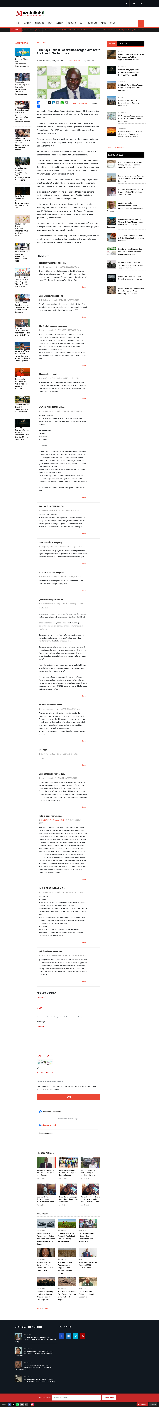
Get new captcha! (38, 1068)
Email (39, 1008)
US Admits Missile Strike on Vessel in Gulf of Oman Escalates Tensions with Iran (131, 265)
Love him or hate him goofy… (51, 542)
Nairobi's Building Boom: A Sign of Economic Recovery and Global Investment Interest (130, 134)
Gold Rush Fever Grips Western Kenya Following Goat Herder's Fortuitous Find (130, 87)
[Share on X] (13, 1404)
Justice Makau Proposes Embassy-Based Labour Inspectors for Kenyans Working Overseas (125, 207)
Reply (84, 287)
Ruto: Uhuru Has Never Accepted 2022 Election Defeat (88, 1265)
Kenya (45, 42)
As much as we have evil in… (51, 704)
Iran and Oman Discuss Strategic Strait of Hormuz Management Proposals (131, 178)
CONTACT (113, 23)
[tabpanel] (125, 92)
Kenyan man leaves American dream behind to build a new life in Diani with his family (35, 1339)
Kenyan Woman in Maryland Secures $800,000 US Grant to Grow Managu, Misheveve (34, 1353)
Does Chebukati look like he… (51, 296)
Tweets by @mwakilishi (115, 147)
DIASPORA (27, 23)
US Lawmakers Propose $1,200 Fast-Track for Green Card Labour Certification (37, 30)
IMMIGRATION (39, 23)
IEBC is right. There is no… (50, 816)
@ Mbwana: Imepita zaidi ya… (51, 599)
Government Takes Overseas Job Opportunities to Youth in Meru (22, 331)
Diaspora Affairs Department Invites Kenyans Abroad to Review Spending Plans (22, 356)
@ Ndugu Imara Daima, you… (51, 951)
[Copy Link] (26, 1404)
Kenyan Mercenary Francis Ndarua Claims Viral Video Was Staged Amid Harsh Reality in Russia (46, 1238)
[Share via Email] (22, 1404)
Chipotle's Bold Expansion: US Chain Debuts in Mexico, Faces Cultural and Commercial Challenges (125, 223)
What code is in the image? (46, 1073)
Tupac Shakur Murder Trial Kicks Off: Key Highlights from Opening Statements (131, 238)
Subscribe (143, 1404)
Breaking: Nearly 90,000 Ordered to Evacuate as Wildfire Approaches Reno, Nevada (131, 57)
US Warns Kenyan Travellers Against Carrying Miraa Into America (90, 30)
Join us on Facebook (48, 1125)
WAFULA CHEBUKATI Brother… (52, 407)
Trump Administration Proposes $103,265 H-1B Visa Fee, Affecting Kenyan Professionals (22, 173)
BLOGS (82, 23)
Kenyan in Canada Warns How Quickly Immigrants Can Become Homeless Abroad (22, 116)
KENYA (50, 23)
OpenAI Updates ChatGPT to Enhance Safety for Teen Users (22, 408)
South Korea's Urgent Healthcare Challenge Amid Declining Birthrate (21, 230)
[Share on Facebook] (9, 1404)
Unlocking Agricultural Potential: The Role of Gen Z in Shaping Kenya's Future (66, 1237)
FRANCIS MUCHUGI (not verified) (52, 820)
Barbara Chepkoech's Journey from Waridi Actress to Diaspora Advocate (22, 383)
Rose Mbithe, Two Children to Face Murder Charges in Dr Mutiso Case (45, 1266)
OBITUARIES (72, 23)
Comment (40, 1026)
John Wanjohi (75, 61)
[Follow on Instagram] (32, 1404)
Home (18, 23)
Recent (112, 43)
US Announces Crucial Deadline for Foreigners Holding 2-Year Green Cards (130, 118)
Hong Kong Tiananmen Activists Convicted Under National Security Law (22, 202)
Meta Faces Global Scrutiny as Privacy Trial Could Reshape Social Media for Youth (130, 165)
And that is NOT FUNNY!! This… (52, 506)
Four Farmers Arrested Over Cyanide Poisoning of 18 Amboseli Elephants (67, 1295)
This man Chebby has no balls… (52, 263)
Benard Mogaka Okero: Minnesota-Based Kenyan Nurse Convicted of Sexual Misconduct (33, 1367)
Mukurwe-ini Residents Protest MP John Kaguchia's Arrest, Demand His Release (22, 144)
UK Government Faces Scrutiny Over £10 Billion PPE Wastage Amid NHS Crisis (130, 192)
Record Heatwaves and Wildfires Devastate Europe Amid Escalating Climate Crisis (131, 291)
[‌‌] (119, 3)
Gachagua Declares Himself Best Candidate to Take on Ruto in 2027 (87, 1237)
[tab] (112, 43)
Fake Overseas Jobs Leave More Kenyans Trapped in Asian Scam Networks (22, 307)
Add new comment (80, 103)
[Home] (30, 13)
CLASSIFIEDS (92, 23)
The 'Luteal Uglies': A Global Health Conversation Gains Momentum (22, 61)
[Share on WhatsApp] (17, 1404)
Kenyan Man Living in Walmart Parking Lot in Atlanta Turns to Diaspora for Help (39, 1380)
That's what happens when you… (53, 326)
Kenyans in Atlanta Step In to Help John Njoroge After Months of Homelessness (22, 88)
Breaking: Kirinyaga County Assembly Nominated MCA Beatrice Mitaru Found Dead (22, 434)
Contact (153, 1404)
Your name (41, 997)
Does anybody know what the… (52, 774)
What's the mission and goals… (52, 572)
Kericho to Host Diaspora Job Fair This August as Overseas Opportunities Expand (130, 251)
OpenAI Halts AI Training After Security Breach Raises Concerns (131, 277)
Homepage (41, 1022)
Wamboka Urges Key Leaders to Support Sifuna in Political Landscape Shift (45, 1295)
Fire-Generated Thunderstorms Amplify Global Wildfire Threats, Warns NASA (22, 282)
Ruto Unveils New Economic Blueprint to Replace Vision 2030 (22, 256)
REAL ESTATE (60, 23)
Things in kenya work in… (49, 374)
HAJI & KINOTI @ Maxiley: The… (52, 888)
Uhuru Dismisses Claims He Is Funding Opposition (87, 1294)
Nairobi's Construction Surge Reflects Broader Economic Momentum (129, 103)
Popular (123, 43)
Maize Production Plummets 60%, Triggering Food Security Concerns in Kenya (66, 1267)
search (141, 23)
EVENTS (103, 23)
